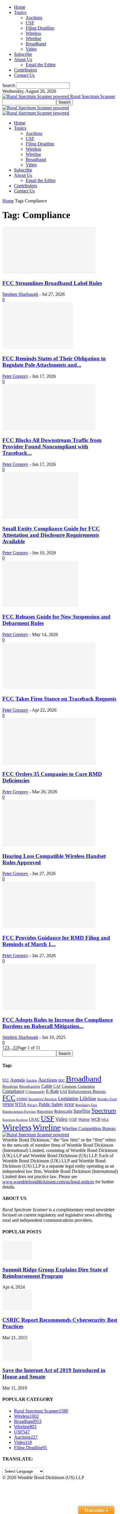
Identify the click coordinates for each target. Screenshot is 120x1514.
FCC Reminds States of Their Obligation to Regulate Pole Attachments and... (54, 361)
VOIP (73, 1120)
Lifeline (88, 1098)
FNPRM (22, 1099)
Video (31, 49)
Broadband (36, 43)
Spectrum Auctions (15, 1119)
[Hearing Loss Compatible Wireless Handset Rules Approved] (49, 844)
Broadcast (10, 1086)
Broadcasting (29, 1086)
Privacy (32, 1105)
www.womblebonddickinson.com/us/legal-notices (48, 1181)
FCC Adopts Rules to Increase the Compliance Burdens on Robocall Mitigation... (57, 1023)
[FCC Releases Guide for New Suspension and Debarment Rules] (40, 605)
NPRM (8, 1104)
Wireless (33, 33)
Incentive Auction (43, 1099)
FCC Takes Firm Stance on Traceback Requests (59, 699)
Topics (20, 12)
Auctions (34, 17)
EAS (63, 1092)
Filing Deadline (40, 28)
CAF (57, 1086)
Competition (86, 1087)
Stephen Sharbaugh (20, 294)
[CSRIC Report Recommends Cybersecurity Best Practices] (16, 1308)
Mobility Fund (107, 1099)
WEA (105, 1119)
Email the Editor (41, 64)
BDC (61, 1080)
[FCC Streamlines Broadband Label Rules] (49, 271)
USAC (34, 1119)
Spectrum (103, 1110)
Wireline (33, 38)
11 (15, 1047)
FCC (8, 1098)
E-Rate (52, 1091)
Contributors (25, 69)
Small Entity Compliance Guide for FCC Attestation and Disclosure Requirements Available (51, 535)
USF (30, 22)
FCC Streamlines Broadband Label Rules (52, 283)
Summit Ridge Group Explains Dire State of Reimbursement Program (55, 1273)
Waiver (84, 1119)
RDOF (69, 1105)
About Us (23, 59)
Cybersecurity (35, 1092)
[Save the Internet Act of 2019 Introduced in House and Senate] (16, 1359)
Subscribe (23, 54)
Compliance (13, 1091)
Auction (31, 1080)
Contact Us (24, 75)
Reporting (45, 1111)
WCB (95, 1119)
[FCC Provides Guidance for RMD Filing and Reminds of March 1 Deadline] (49, 926)
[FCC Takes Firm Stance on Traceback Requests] (49, 687)
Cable (46, 1086)
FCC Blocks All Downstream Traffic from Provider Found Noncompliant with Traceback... (52, 446)
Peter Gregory (15, 376)
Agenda (17, 1079)
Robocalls (63, 1111)
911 (5, 1080)
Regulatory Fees (86, 1105)
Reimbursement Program (19, 1111)
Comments (69, 1086)
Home (19, 7)
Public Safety (51, 1104)
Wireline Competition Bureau (89, 1128)
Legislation (68, 1098)
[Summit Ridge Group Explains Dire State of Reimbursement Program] (16, 1258)
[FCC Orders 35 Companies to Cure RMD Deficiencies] (49, 762)
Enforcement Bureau (87, 1091)
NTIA (20, 1104)
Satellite (81, 1111)
